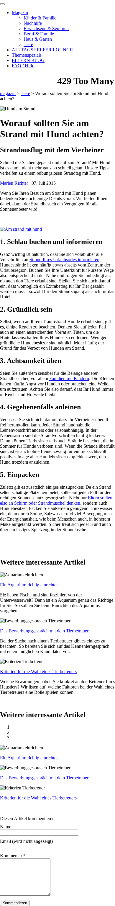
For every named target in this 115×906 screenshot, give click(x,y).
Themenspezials (27, 55)
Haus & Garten (38, 39)
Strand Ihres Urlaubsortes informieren (64, 259)
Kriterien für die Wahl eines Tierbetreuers (38, 671)
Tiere (28, 44)
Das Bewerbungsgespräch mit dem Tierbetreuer (44, 630)
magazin (8, 93)
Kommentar (13, 855)
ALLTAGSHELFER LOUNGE (42, 49)
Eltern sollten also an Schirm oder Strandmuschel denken (56, 500)
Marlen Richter (14, 183)
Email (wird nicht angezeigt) (26, 841)
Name (5, 826)
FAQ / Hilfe (23, 65)
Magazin (20, 12)
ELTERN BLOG (28, 60)
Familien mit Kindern (69, 378)
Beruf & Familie (39, 33)
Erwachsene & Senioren (46, 28)
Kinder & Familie (40, 17)
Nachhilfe (33, 23)
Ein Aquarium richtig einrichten (29, 584)
